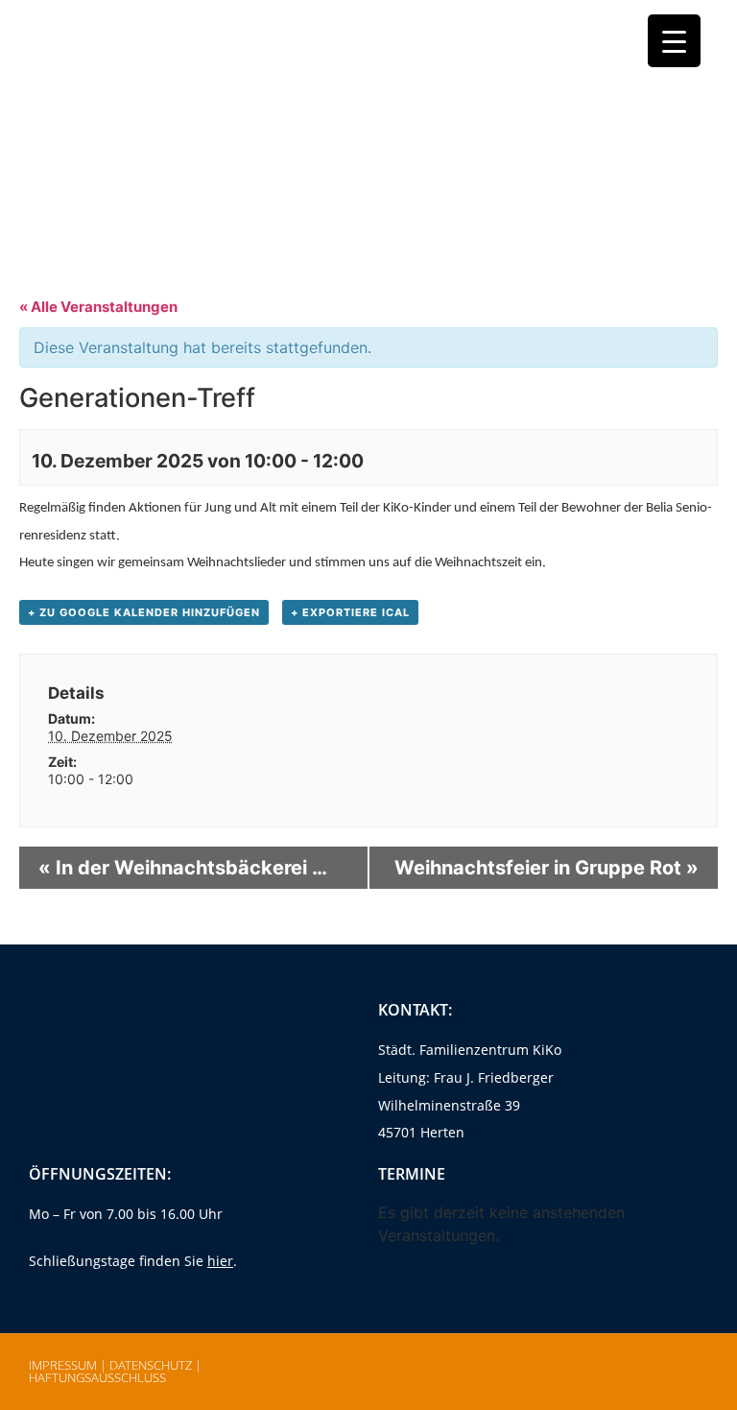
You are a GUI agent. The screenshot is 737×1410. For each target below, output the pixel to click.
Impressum (63, 1365)
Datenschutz (150, 1365)
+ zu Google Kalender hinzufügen (144, 612)
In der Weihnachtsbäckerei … (182, 867)
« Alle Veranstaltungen (98, 307)
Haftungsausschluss (97, 1377)
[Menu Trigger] (674, 40)
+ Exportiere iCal (350, 612)
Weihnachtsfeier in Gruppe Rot (546, 867)
